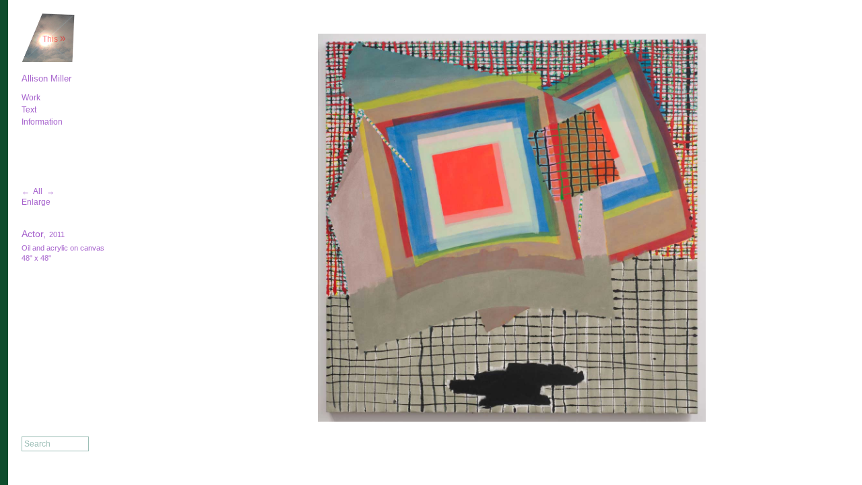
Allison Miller (46, 78)
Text (29, 110)
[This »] (48, 60)
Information (42, 122)
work (31, 97)
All (37, 191)
